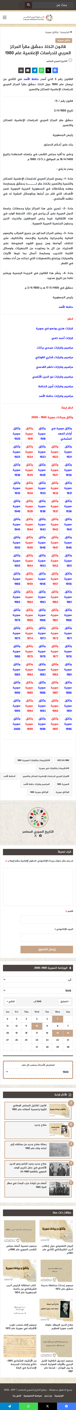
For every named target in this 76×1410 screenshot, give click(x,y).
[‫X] (48, 70)
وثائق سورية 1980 (38, 792)
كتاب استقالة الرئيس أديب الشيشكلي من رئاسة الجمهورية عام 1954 (21, 1289)
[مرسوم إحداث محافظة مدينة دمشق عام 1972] (56, 1270)
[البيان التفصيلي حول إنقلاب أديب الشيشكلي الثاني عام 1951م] (56, 1231)
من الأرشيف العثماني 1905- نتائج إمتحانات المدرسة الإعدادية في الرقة (21, 1364)
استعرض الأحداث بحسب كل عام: (38, 1065)
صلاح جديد (40, 1125)
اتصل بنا (17, 1396)
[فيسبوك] (55, 70)
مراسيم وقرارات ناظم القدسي (54, 367)
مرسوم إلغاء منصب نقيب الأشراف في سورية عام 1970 (21, 1327)
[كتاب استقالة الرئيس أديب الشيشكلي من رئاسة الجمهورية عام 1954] (20, 1270)
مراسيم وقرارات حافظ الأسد (56, 396)
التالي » (11, 1002)
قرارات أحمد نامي (62, 338)
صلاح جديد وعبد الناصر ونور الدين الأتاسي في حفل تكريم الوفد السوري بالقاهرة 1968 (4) (27, 1168)
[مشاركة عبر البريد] (28, 70)
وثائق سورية (51, 32)
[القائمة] (4, 19)
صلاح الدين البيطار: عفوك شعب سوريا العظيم (59, 1327)
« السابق (64, 1002)
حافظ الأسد (31, 79)
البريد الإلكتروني (63, 929)
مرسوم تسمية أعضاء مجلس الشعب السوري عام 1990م (21, 1248)
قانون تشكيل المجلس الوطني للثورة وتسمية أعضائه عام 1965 (29, 1107)
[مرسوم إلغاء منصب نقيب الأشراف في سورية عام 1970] (20, 1310)
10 (37, 1026)
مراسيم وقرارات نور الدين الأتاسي (52, 376)
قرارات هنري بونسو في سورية (54, 328)
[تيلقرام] (34, 70)
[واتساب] (41, 70)
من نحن (48, 1396)
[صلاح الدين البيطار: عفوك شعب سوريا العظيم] (56, 1310)
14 (68, 1033)
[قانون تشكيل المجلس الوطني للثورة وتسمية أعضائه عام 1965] (59, 1111)
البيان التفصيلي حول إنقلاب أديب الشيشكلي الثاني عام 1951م (57, 1249)
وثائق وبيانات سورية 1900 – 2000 (52, 417)
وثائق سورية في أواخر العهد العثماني (61, 433)
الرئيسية (65, 32)
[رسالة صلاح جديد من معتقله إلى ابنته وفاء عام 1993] (59, 1150)
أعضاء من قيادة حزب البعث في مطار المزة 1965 (26, 1185)
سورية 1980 (62, 784)
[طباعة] (21, 70)
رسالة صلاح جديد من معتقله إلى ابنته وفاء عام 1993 (28, 1146)
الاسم (69, 911)
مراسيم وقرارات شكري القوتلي (54, 357)
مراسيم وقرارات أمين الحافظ (55, 386)
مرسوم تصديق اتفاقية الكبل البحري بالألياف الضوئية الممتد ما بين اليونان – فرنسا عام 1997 (56, 1366)
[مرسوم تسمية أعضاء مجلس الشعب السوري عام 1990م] (20, 1231)
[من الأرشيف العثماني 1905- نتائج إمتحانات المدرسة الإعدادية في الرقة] (20, 1346)
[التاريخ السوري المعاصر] (38, 17)
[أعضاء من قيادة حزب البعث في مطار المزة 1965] (59, 1188)
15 (58, 1033)
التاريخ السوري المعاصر (56, 61)
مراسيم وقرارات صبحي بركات (54, 347)
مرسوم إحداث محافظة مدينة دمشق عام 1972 (57, 1287)
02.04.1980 (64, 760)
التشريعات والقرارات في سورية (53, 768)
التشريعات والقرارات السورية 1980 (33, 760)
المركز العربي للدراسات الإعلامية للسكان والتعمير (45, 776)
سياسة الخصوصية (32, 1396)
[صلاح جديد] (59, 1130)
